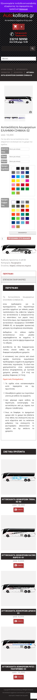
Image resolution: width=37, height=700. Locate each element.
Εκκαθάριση (22, 232)
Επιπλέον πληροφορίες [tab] (14, 280)
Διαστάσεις (4, 150)
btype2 (12, 265)
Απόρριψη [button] (23, 9)
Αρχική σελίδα (6, 69)
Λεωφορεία (18, 72)
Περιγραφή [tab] (8, 274)
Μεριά (4, 161)
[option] (18, 100)
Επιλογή (20, 509)
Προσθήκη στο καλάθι (19, 238)
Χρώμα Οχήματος (4, 202)
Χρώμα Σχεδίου (4, 167)
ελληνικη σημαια (23, 265)
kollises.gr (18, 15)
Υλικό (3, 156)
